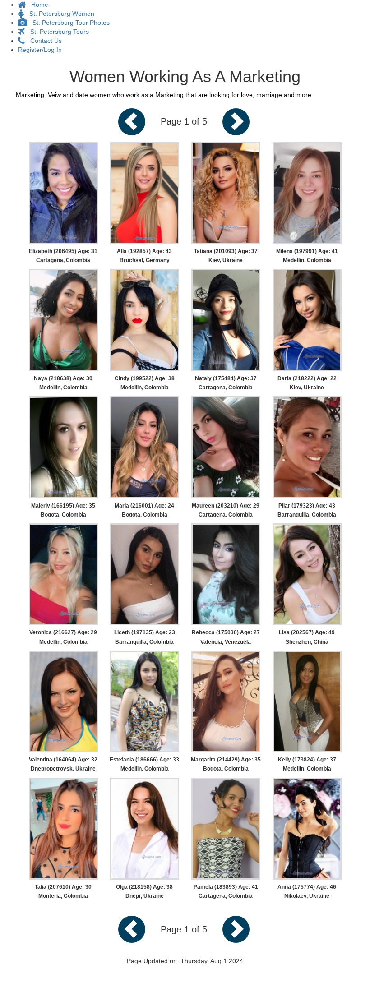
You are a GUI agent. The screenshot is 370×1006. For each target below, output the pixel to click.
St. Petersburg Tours (57, 31)
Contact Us (43, 40)
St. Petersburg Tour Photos (68, 22)
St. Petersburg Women (59, 13)
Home (37, 4)
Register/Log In (40, 49)
